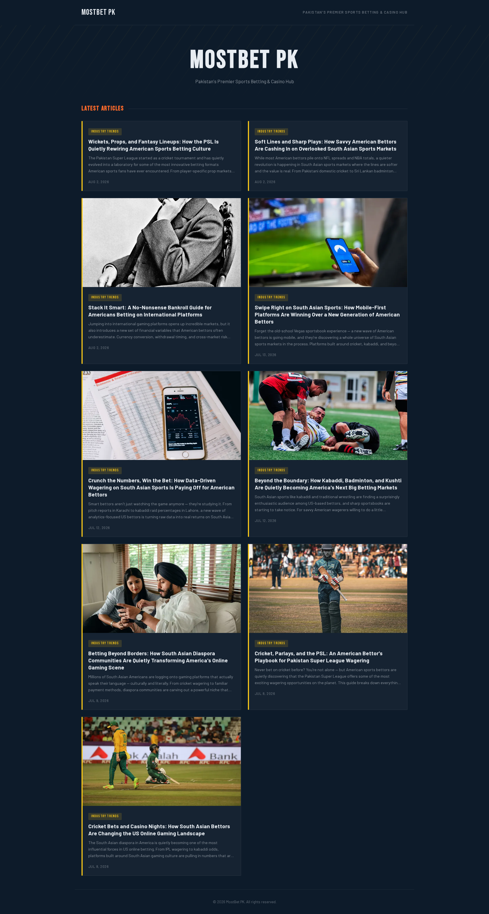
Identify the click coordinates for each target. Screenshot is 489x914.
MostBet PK (98, 12)
